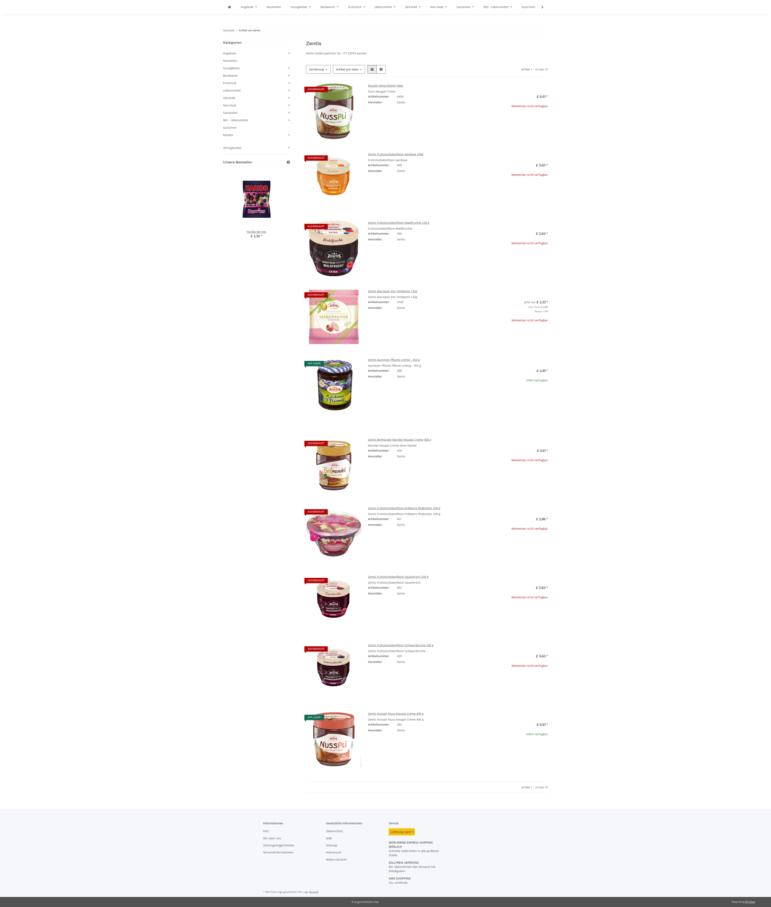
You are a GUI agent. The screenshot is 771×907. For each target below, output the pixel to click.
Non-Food (229, 105)
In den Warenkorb (520, 405)
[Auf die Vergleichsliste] (344, 90)
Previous (233, 209)
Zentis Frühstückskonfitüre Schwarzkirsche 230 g (400, 645)
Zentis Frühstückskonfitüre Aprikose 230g (395, 154)
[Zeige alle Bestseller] (288, 162)
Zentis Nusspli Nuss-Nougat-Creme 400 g (396, 714)
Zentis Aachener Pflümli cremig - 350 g (394, 360)
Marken (228, 135)
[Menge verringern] (496, 393)
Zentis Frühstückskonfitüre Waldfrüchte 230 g (398, 223)
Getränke (229, 98)
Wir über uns (272, 838)
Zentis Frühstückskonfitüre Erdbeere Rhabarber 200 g (404, 508)
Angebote (229, 53)
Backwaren (230, 75)
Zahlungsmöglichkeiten (279, 845)
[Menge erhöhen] (545, 393)
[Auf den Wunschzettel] (354, 90)
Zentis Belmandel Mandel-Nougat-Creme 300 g (399, 440)
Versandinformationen (278, 852)
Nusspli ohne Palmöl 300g (385, 86)
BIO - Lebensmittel (235, 120)
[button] (540, 7)
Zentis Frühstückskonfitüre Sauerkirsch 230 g (398, 577)
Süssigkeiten (231, 68)
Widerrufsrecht (336, 859)
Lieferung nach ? (402, 832)
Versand (313, 892)
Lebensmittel (232, 90)
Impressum (333, 852)
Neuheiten (230, 61)
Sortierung (316, 69)
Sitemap (331, 845)
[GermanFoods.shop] (229, 7)
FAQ (266, 831)
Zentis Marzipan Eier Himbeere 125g (392, 291)
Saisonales (230, 113)
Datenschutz (334, 831)
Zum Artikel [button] (520, 119)
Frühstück (229, 83)
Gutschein (230, 127)
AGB (329, 838)
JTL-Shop (750, 902)
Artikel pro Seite (347, 69)
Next (280, 209)
